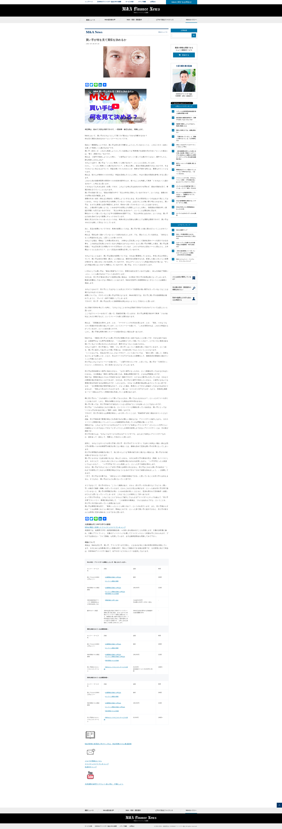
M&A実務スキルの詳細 (112, 593)
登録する (185, 55)
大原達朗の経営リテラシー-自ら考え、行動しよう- (104, 784)
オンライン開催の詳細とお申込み (115, 591)
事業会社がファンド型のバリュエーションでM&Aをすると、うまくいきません (186, 171)
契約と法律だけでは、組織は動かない (186, 131)
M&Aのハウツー (191, 20)
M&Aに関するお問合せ (182, 2)
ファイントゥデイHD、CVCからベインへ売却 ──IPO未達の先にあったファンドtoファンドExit (186, 180)
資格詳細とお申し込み (111, 600)
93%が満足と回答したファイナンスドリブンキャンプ (105, 527)
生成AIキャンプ (91, 767)
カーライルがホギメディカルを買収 (186, 214)
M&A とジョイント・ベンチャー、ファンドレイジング (185, 260)
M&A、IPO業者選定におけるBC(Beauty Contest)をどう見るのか (186, 236)
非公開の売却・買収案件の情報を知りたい (182, 288)
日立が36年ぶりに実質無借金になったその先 (185, 208)
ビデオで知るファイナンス (165, 20)
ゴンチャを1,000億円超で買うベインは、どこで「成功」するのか (186, 187)
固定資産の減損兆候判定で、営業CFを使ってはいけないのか (186, 118)
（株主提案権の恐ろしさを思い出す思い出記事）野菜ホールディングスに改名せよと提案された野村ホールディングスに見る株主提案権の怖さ (186, 155)
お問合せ (153, 1)
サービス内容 (130, 1)
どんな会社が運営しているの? (182, 278)
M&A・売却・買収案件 (134, 20)
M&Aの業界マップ (181, 230)
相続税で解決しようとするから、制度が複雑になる (186, 125)
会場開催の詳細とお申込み (113, 577)
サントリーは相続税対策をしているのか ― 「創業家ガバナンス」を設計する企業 (186, 194)
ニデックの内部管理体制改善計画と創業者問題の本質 (186, 112)
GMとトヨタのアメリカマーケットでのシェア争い (186, 146)
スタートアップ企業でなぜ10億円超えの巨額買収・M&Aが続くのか (185, 244)
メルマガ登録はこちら (93, 761)
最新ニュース (90, 20)
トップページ (89, 1)
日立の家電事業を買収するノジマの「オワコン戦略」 (186, 202)
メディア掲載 (142, 1)
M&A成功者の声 (110, 20)
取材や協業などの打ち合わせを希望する (182, 299)
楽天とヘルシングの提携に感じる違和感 (186, 164)
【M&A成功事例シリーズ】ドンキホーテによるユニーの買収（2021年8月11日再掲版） (185, 253)
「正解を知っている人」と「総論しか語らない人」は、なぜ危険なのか (186, 138)
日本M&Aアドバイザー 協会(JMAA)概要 (109, 1)
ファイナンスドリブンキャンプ (97, 764)
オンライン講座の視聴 (111, 581)
